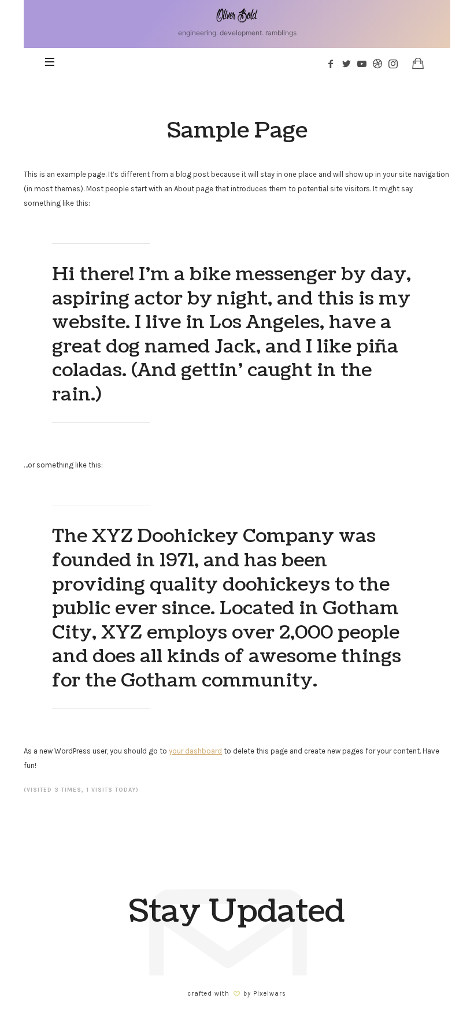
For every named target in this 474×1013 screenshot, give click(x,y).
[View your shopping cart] (418, 63)
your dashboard (195, 751)
